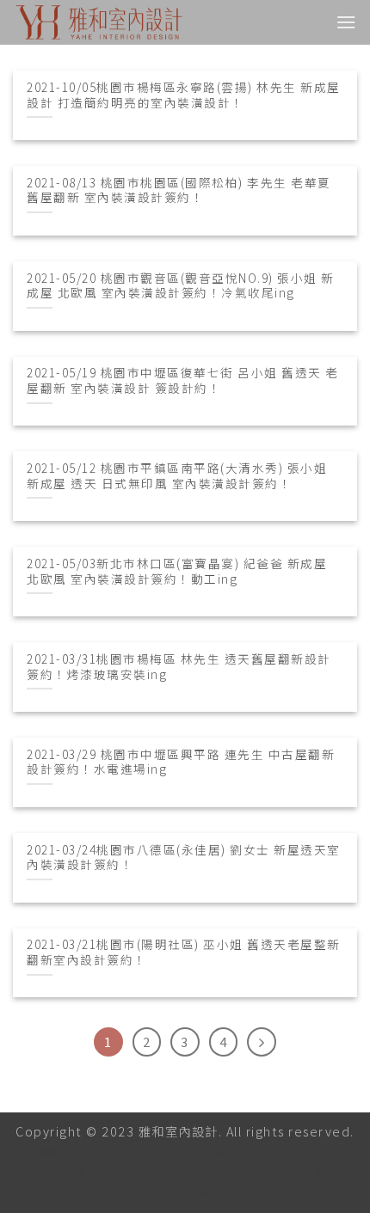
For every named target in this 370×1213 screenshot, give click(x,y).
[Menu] (347, 22)
